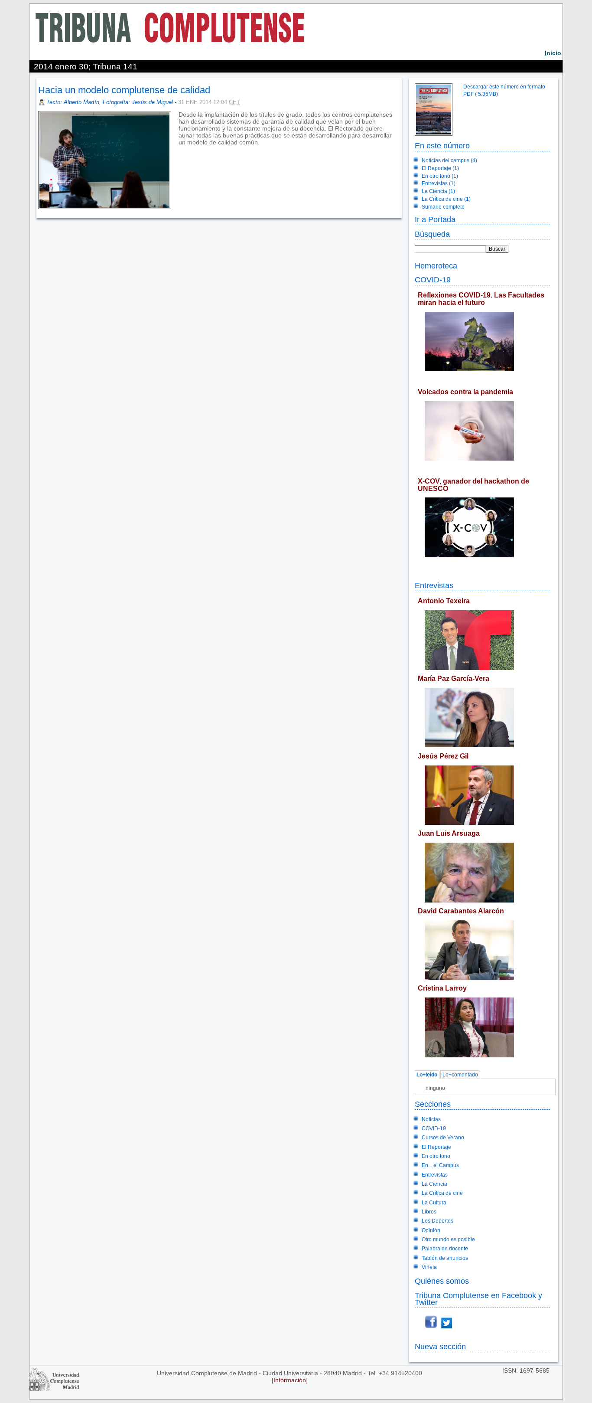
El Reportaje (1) (440, 168)
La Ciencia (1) (438, 191)
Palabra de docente (445, 1249)
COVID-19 (433, 279)
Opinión (431, 1230)
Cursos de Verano (443, 1138)
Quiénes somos (442, 1280)
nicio (553, 52)
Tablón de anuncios (445, 1258)
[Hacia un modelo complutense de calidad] (179, 149)
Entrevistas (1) (438, 183)
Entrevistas (434, 585)
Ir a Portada (435, 219)
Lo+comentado (460, 1075)
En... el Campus (440, 1165)
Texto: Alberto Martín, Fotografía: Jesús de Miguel (109, 102)
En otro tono (436, 1156)
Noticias (431, 1119)
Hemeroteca (436, 265)
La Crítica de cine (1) (446, 199)
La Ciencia (434, 1184)
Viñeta (429, 1267)
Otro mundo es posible (448, 1239)
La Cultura (434, 1203)
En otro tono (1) (440, 176)
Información (289, 1380)
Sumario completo (443, 207)
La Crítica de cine (442, 1193)
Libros (429, 1212)
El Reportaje (436, 1147)
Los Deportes (437, 1221)
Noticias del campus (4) (449, 160)
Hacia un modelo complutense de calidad (124, 90)
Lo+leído (426, 1075)
